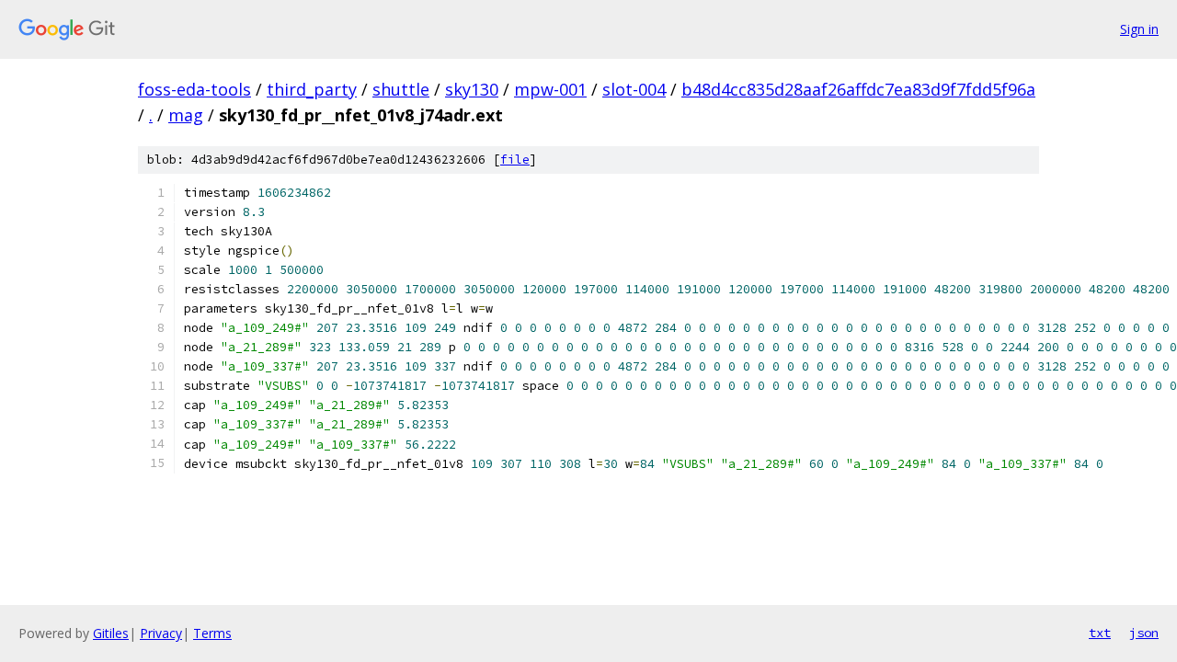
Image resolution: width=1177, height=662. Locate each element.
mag (185, 115)
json (1144, 632)
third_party (312, 89)
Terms (212, 633)
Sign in (1139, 29)
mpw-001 (550, 89)
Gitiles (111, 633)
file (515, 159)
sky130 (471, 89)
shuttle (400, 89)
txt (1100, 632)
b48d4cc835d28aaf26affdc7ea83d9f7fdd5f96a (858, 89)
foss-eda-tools (194, 89)
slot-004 (634, 89)
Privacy (161, 633)
